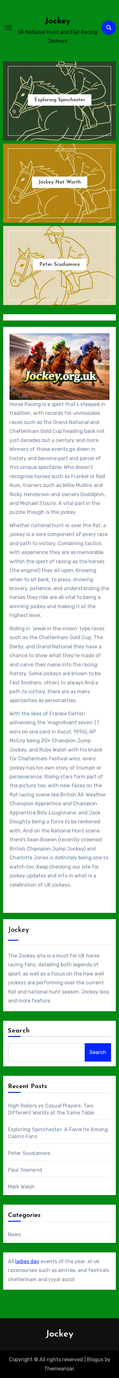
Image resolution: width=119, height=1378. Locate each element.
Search (19, 1031)
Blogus (95, 1359)
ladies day (27, 1261)
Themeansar (59, 1369)
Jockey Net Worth (59, 182)
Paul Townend (25, 1170)
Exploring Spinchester (59, 100)
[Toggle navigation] (8, 27)
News (14, 1234)
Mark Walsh (21, 1187)
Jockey (57, 21)
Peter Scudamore (59, 264)
